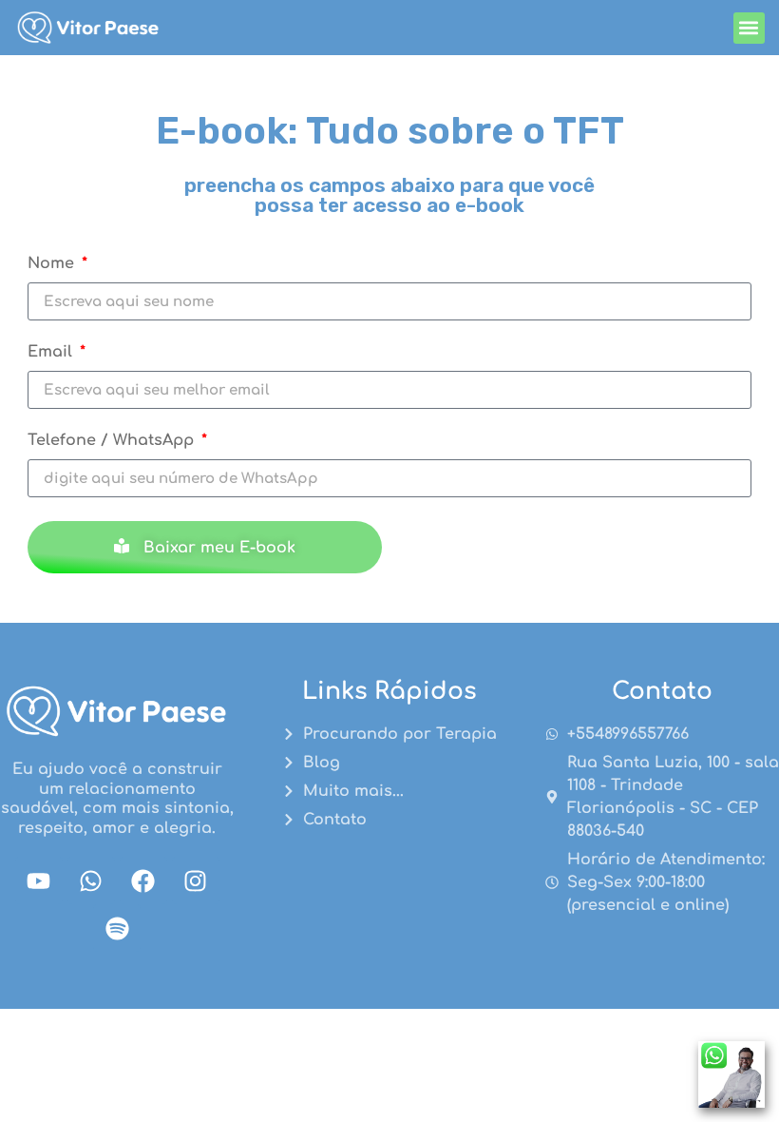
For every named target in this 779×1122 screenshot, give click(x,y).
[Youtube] (39, 880)
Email (52, 352)
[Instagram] (195, 880)
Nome (53, 264)
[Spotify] (117, 928)
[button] (749, 28)
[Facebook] (143, 880)
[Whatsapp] (91, 880)
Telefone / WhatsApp (113, 441)
